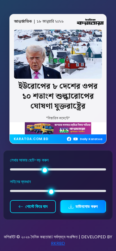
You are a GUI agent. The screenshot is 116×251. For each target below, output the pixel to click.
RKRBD (58, 243)
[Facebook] (69, 139)
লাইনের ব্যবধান (20, 182)
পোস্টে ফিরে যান (36, 206)
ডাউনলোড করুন (87, 206)
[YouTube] (75, 139)
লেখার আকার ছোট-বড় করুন (29, 160)
